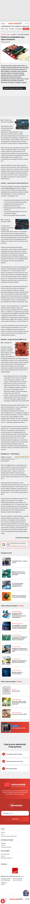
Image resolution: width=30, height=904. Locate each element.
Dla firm (26, 28)
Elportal (3, 856)
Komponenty (18, 26)
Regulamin (3, 843)
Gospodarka (18, 28)
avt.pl (2, 884)
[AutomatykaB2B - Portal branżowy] (16, 899)
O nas (2, 834)
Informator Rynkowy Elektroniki (9, 836)
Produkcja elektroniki (6, 26)
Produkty (11, 28)
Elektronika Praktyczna (6, 858)
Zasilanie (24, 26)
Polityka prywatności (6, 847)
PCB (13, 26)
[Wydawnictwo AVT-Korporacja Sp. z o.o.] (15, 870)
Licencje (3, 845)
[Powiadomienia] (3, 901)
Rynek (2, 28)
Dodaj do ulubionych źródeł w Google (13, 88)
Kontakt (3, 832)
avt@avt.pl (4, 882)
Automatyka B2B (5, 854)
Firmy (6, 28)
